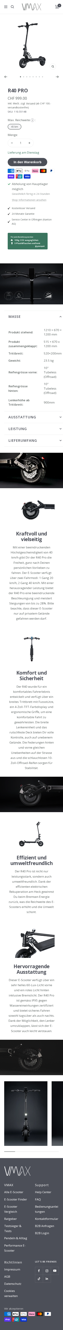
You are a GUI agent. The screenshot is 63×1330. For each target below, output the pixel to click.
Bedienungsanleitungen (46, 1209)
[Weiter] (57, 77)
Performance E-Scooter (15, 1248)
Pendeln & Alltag (15, 1238)
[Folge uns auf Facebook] (39, 1271)
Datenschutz (12, 1284)
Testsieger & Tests (12, 1228)
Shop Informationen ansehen (29, 200)
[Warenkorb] (57, 7)
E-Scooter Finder (15, 1199)
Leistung (17, 428)
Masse (14, 316)
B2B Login (42, 1233)
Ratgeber (10, 1219)
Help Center (43, 1192)
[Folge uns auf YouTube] (55, 1271)
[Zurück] (5, 77)
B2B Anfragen (44, 1226)
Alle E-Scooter (13, 1192)
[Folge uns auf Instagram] (47, 1271)
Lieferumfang (22, 440)
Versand (30, 103)
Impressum (12, 1269)
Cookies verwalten (11, 1293)
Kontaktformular (46, 1219)
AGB (7, 1276)
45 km (14, 126)
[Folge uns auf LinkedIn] (47, 1279)
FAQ (38, 1199)
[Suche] (12, 6)
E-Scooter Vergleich (10, 1209)
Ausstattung (22, 417)
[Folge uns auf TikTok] (39, 1279)
